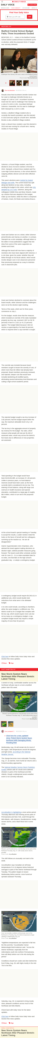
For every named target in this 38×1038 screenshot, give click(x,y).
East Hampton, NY (8, 669)
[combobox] (15, 17)
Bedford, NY (6, 26)
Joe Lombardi (9, 731)
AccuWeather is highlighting (11, 812)
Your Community (15, 7)
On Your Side (26, 7)
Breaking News (5, 7)
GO (29, 17)
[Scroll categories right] (36, 8)
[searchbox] (16, 17)
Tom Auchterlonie (10, 90)
